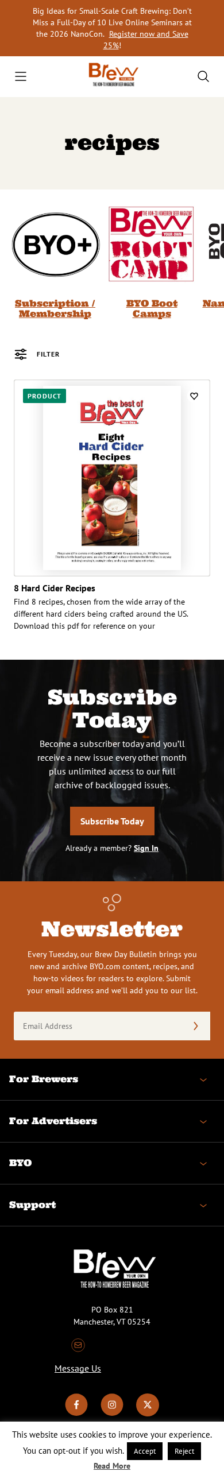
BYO (20, 1162)
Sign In (146, 848)
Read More (112, 1466)
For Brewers (43, 1079)
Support (32, 1204)
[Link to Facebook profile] (76, 1413)
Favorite (194, 396)
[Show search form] (203, 76)
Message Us (78, 1368)
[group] (55, 259)
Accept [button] (145, 1451)
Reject (184, 1451)
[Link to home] (112, 76)
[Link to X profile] (147, 1413)
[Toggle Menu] (20, 76)
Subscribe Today (112, 821)
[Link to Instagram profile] (112, 1413)
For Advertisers (53, 1120)
